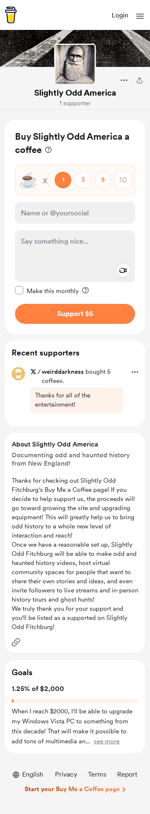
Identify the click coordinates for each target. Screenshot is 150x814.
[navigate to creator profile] (75, 64)
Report (127, 774)
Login (120, 15)
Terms (97, 774)
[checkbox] (47, 290)
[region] (75, 227)
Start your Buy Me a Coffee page (72, 789)
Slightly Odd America (75, 93)
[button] (140, 16)
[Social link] (16, 642)
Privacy (66, 774)
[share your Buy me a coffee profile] (139, 80)
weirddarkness (63, 371)
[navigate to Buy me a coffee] (11, 15)
